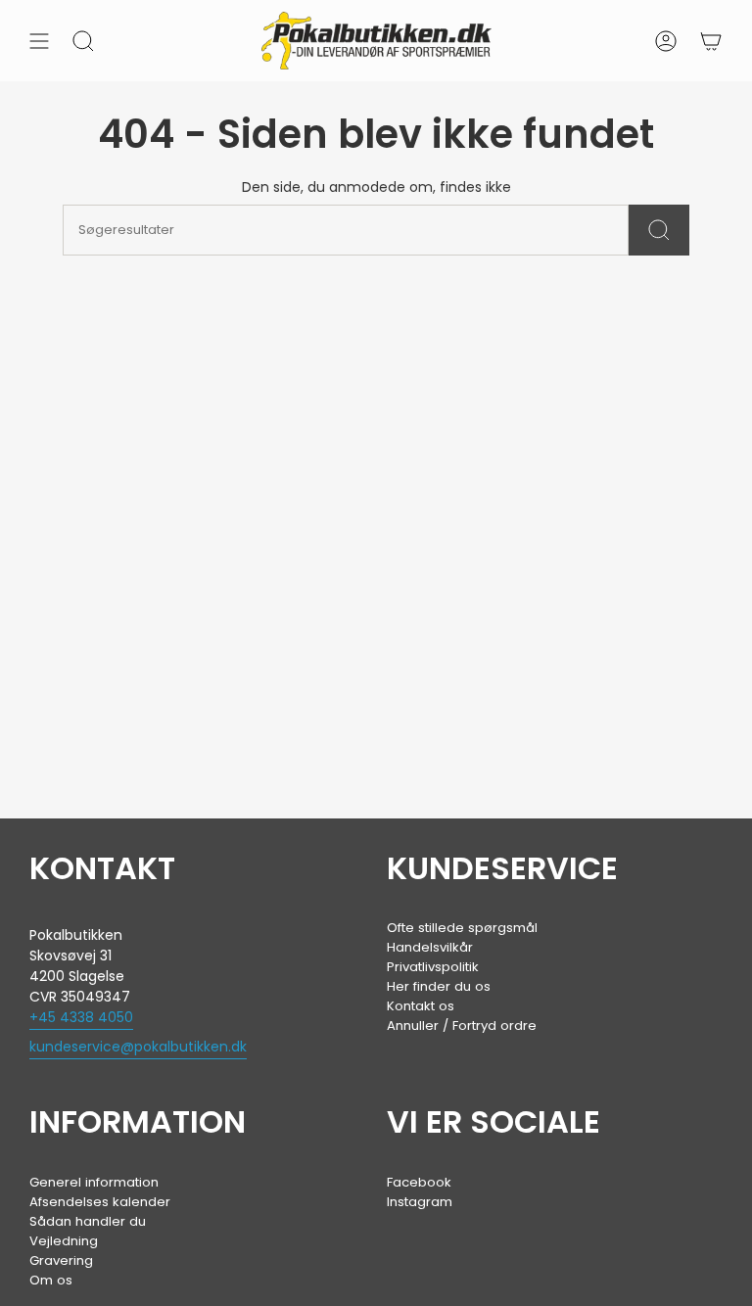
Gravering (61, 1260)
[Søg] (659, 230)
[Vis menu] (39, 41)
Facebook (419, 1182)
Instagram (419, 1201)
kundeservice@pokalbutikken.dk (138, 1046)
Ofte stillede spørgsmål (462, 927)
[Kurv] (710, 41)
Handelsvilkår (430, 947)
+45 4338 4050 (81, 1017)
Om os (50, 1280)
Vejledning (63, 1241)
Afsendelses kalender (99, 1201)
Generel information (94, 1182)
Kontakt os (420, 1006)
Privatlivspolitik (433, 966)
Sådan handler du (87, 1221)
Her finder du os (439, 986)
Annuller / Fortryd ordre (462, 1025)
